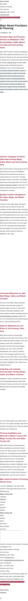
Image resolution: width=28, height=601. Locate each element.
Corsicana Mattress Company (9, 316)
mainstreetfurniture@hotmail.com (14, 560)
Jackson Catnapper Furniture (8, 185)
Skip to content (4, 1)
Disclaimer (3, 592)
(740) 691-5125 (4, 15)
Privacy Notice (4, 590)
